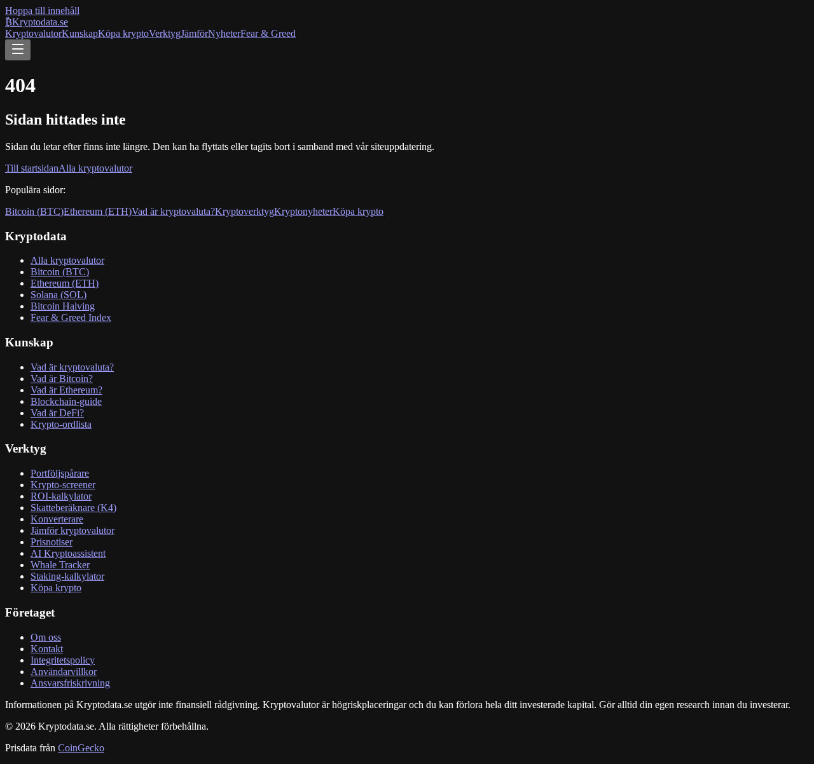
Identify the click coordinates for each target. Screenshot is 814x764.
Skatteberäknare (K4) (73, 507)
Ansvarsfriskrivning (70, 683)
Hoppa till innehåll (42, 10)
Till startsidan (32, 168)
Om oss (46, 637)
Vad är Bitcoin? (62, 378)
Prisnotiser (51, 541)
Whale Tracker (60, 564)
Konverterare (57, 519)
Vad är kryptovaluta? (173, 211)
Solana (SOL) (58, 294)
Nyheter (224, 33)
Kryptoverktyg (244, 211)
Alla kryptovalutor (95, 168)
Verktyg (165, 33)
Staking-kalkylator (67, 576)
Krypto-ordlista (61, 424)
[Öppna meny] (18, 49)
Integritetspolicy (63, 660)
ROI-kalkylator (61, 496)
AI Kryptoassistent (68, 553)
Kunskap (80, 33)
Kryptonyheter (303, 211)
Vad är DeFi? (57, 412)
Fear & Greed (268, 33)
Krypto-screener (63, 484)
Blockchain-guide (66, 401)
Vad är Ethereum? (66, 390)
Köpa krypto (123, 33)
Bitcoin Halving (63, 306)
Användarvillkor (64, 671)
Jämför (194, 33)
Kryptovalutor (33, 33)
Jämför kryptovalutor (72, 530)
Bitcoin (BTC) (34, 211)
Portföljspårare (60, 473)
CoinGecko (81, 747)
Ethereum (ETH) (98, 211)
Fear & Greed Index (71, 317)
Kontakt (47, 648)
